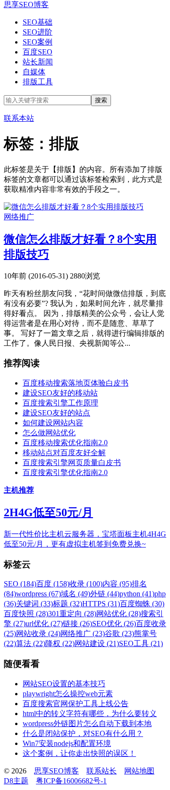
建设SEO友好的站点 (56, 413)
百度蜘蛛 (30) (142, 604)
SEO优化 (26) (114, 623)
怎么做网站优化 (49, 433)
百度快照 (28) (26, 614)
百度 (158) (52, 584)
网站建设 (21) (97, 643)
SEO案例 (37, 42)
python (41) (136, 594)
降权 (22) (60, 643)
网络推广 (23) (82, 633)
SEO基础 (37, 22)
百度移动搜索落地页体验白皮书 (75, 383)
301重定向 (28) (72, 614)
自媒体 (34, 72)
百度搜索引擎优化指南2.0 (65, 472)
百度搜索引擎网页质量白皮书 (72, 462)
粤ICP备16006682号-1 (71, 781)
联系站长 (101, 771)
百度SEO (37, 52)
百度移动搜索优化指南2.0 (65, 443)
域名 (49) (75, 594)
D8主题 (16, 781)
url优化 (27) (44, 623)
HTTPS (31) (101, 604)
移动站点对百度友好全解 (64, 453)
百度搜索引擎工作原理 (60, 403)
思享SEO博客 (26, 4)
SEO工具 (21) (141, 643)
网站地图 (139, 771)
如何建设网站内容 (53, 423)
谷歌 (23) (119, 633)
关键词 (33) (34, 604)
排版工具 (38, 82)
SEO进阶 (37, 32)
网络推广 (19, 217)
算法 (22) (30, 643)
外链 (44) (104, 594)
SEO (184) (20, 584)
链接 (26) (77, 623)
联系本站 (19, 118)
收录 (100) (85, 584)
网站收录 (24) (38, 633)
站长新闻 (38, 62)
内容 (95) (117, 584)
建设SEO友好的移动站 (60, 393)
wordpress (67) (38, 594)
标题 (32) (67, 604)
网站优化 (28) (118, 614)
